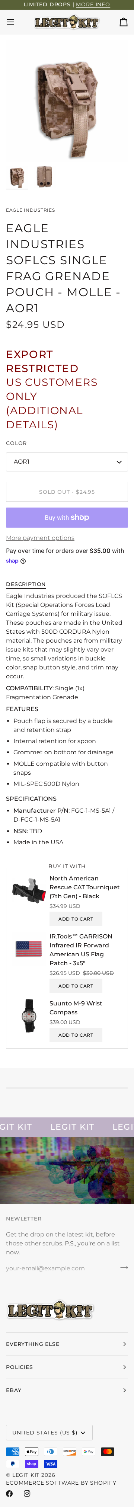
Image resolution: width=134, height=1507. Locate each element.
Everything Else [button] (33, 1344)
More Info (93, 4)
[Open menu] (17, 22)
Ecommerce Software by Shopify (61, 1482)
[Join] (122, 1267)
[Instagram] (27, 1493)
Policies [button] (19, 1367)
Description (26, 584)
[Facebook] (9, 1493)
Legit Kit (26, 1475)
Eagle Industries (30, 210)
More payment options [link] (40, 537)
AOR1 (21, 461)
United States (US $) (45, 1432)
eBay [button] (13, 1390)
